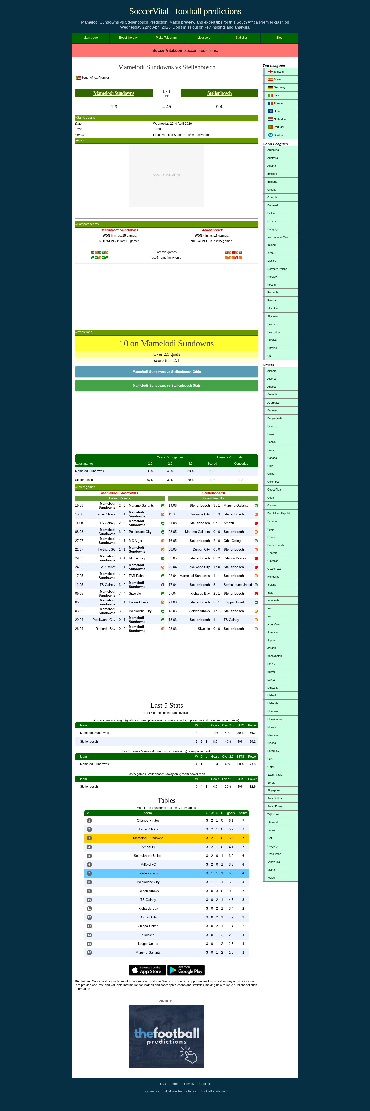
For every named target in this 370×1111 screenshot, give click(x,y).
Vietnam (272, 869)
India (270, 592)
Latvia (271, 679)
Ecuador (272, 521)
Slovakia (272, 308)
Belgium (272, 173)
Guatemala (274, 568)
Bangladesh (274, 418)
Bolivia (271, 434)
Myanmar (273, 735)
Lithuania (272, 687)
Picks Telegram (166, 37)
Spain (277, 79)
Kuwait (271, 671)
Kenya (271, 663)
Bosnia (271, 441)
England (278, 71)
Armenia (272, 394)
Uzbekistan (274, 853)
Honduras (273, 576)
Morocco (272, 727)
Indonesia (273, 600)
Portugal (278, 126)
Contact (204, 1084)
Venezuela (273, 861)
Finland (271, 213)
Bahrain (272, 410)
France (278, 103)
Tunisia (271, 830)
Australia (272, 157)
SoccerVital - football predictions (185, 11)
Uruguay (272, 846)
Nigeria (271, 742)
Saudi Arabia (274, 774)
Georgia (272, 552)
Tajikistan (273, 814)
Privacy (189, 1084)
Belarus (272, 426)
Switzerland (274, 332)
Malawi (271, 695)
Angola (271, 386)
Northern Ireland (277, 268)
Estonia (271, 537)
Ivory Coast (274, 624)
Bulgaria (272, 181)
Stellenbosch (219, 93)
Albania (271, 370)
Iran (269, 608)
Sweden (272, 324)
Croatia (271, 189)
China (270, 473)
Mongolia (272, 711)
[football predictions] (166, 1066)
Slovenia (272, 316)
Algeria (271, 378)
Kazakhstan (274, 655)
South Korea (274, 806)
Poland (271, 284)
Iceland (271, 584)
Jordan (271, 647)
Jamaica (272, 632)
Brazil (270, 450)
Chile (270, 465)
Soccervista (151, 1091)
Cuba (270, 497)
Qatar (270, 766)
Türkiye (272, 339)
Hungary (272, 229)
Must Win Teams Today (180, 1091)
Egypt (270, 529)
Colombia (273, 481)
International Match (278, 237)
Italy (276, 95)
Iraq (269, 616)
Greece (272, 221)
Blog (279, 37)
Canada (272, 457)
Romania (272, 292)
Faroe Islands (275, 545)
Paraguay (273, 750)
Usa (269, 355)
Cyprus (271, 505)
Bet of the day (128, 37)
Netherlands (281, 119)
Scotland (278, 135)
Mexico (271, 260)
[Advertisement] (166, 175)
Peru (270, 758)
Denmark (273, 205)
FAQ (163, 1084)
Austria (271, 165)
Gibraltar (272, 560)
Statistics (242, 37)
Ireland (271, 244)
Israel (270, 252)
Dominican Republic (279, 513)
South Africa (274, 798)
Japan (271, 640)
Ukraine (272, 347)
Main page (90, 37)
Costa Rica (274, 489)
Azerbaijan (273, 402)
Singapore (273, 790)
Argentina (273, 149)
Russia (271, 300)
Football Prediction (214, 1091)
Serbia (271, 782)
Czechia (272, 197)
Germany (279, 87)
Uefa (276, 111)
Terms (175, 1084)
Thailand (272, 822)
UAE (270, 837)
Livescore (204, 37)
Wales (271, 877)
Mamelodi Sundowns (113, 93)
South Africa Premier (95, 77)
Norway (272, 276)
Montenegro (274, 719)
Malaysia (272, 703)
